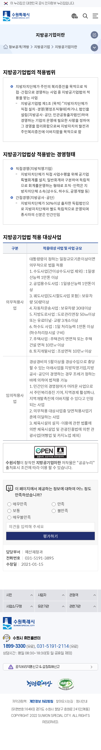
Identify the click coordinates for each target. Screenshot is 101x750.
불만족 (62, 510)
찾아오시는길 (64, 701)
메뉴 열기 (94, 47)
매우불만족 (22, 517)
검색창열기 (85, 16)
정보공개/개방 (19, 46)
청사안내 (81, 701)
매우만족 (20, 504)
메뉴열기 (95, 16)
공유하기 (94, 35)
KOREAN (75, 16)
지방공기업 (42, 46)
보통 (16, 510)
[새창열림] (50, 453)
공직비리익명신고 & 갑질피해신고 (37, 667)
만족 (60, 504)
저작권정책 (19, 701)
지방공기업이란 (66, 46)
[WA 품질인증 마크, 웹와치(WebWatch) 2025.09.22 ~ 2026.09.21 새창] (65, 684)
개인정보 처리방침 (41, 701)
